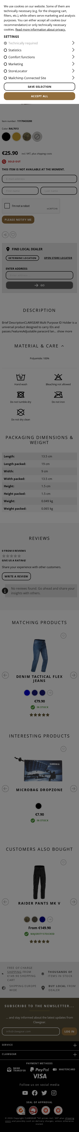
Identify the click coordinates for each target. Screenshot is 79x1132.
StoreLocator (17, 71)
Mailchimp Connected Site (27, 78)
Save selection (39, 86)
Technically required (23, 43)
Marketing (15, 64)
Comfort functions (21, 57)
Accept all (39, 96)
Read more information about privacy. (40, 29)
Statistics (14, 50)
